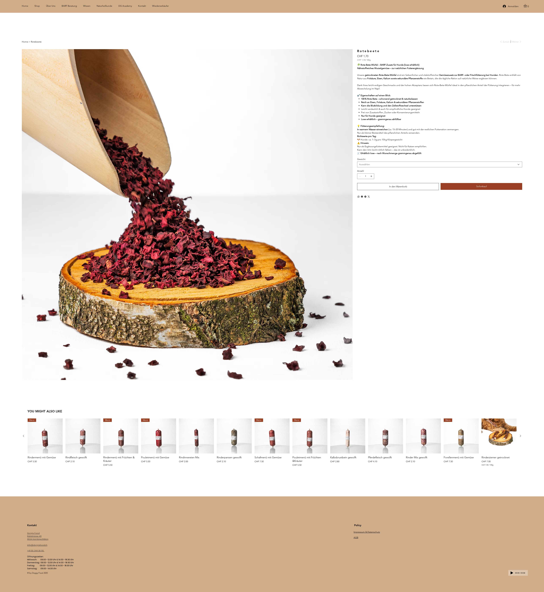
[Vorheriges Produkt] (23, 436)
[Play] (512, 572)
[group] (272, 442)
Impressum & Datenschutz (367, 532)
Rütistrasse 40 (34, 536)
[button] (527, 5)
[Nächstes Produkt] (520, 436)
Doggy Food (33, 533)
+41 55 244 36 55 (35, 550)
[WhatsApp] (358, 196)
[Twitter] (368, 196)
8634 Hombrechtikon (37, 539)
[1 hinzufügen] (371, 176)
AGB (356, 537)
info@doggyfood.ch (37, 545)
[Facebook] (362, 196)
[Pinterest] (365, 196)
